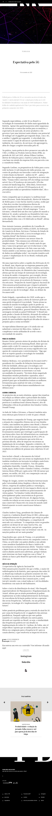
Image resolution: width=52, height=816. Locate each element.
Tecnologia (26, 51)
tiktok (42, 800)
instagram (26, 656)
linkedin (26, 662)
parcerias (7, 797)
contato (25, 797)
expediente (7, 800)
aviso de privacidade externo (30, 800)
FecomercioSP (27, 794)
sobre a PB (7, 794)
